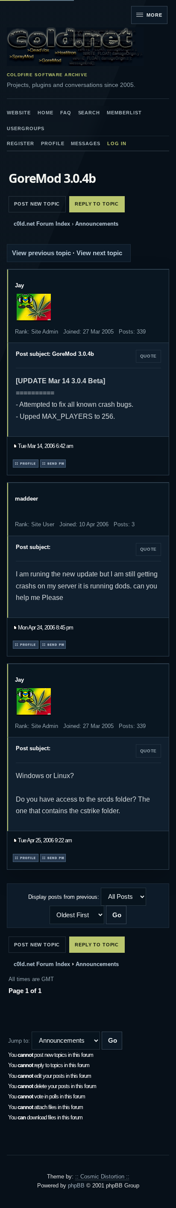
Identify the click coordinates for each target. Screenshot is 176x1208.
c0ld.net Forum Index (42, 224)
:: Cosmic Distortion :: (102, 1176)
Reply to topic (97, 203)
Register (20, 143)
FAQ (65, 112)
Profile (53, 143)
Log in (116, 143)
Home (45, 112)
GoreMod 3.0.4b (52, 178)
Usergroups (25, 128)
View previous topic (41, 253)
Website (19, 112)
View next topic (99, 253)
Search (89, 112)
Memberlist (124, 112)
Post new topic (37, 203)
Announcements (96, 224)
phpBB (76, 1185)
